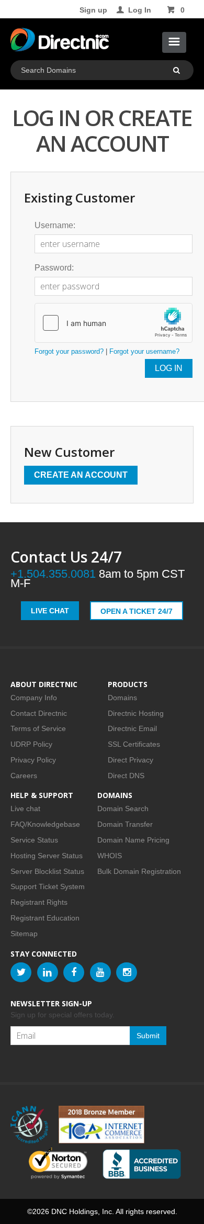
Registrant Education (45, 918)
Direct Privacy (130, 760)
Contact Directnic (38, 713)
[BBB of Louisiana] (142, 1164)
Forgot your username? (144, 351)
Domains (122, 697)
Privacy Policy (33, 760)
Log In (139, 10)
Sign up (93, 10)
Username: (55, 225)
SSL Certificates (134, 744)
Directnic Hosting (136, 713)
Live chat (25, 808)
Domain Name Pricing (133, 840)
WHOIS (109, 855)
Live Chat (50, 611)
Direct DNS (126, 775)
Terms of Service (38, 728)
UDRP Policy (31, 744)
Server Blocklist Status (47, 871)
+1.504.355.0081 (53, 573)
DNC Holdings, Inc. (82, 1211)
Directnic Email (132, 728)
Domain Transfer (125, 824)
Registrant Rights (38, 902)
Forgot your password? (69, 351)
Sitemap (24, 933)
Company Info (33, 697)
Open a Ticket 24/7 (136, 611)
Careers (23, 775)
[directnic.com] (59, 42)
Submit (148, 1035)
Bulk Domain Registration (139, 871)
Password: (54, 267)
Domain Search (123, 808)
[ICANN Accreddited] (29, 1124)
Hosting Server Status (46, 855)
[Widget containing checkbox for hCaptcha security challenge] (113, 323)
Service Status (34, 840)
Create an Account (81, 474)
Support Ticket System (47, 886)
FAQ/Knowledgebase (45, 824)
